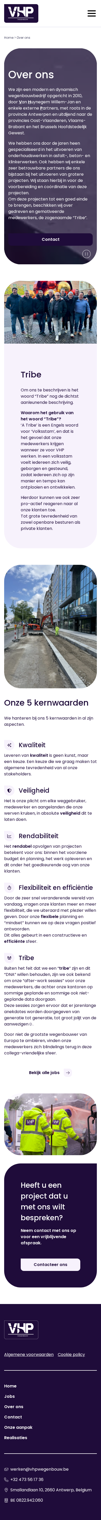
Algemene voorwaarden (29, 1354)
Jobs (9, 1396)
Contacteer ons (50, 1265)
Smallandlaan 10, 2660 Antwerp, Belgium (51, 1490)
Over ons (13, 1407)
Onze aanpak (18, 1427)
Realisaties (15, 1438)
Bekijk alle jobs (44, 1073)
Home (8, 37)
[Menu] (91, 13)
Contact (51, 239)
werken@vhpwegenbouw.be (39, 1469)
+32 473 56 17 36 (27, 1480)
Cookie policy (71, 1354)
